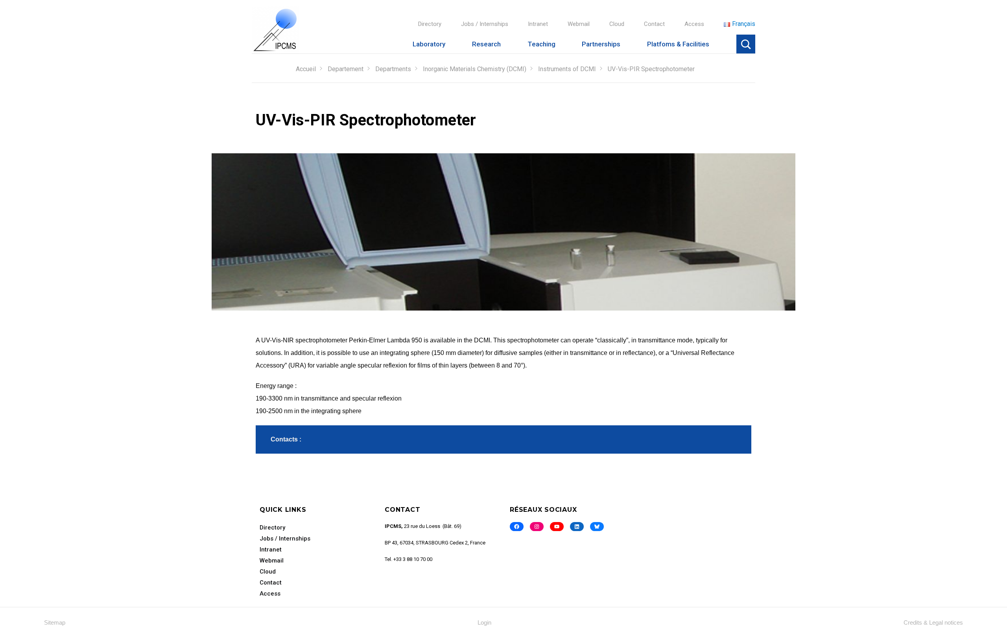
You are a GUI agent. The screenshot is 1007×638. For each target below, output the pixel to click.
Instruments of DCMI (567, 69)
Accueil (306, 69)
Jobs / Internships (484, 24)
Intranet (538, 24)
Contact (654, 24)
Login (484, 622)
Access (694, 24)
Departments (393, 69)
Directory (429, 24)
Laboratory (429, 44)
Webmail (579, 24)
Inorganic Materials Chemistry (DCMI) (474, 69)
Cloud (616, 24)
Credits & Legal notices (933, 622)
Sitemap (54, 622)
